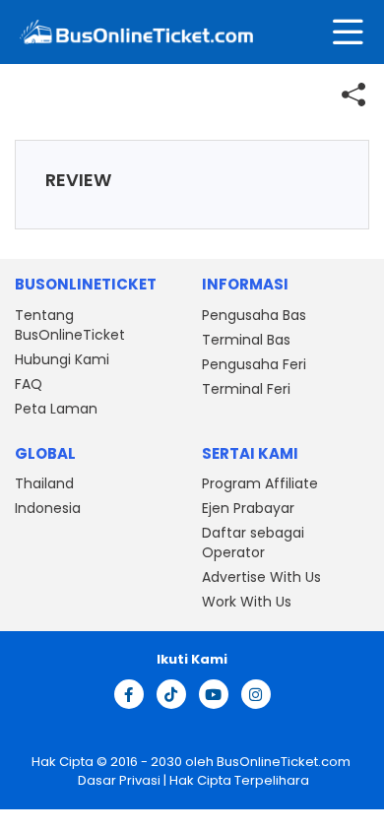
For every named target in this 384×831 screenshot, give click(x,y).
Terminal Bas (246, 340)
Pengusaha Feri (254, 364)
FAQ (28, 384)
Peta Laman (56, 408)
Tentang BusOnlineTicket (70, 325)
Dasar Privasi (117, 780)
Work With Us (246, 601)
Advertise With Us (261, 577)
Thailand (44, 483)
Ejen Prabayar (248, 508)
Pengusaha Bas (254, 315)
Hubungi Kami (62, 359)
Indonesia (48, 508)
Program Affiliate (260, 483)
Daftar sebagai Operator (253, 542)
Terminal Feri (246, 389)
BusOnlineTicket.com (283, 761)
